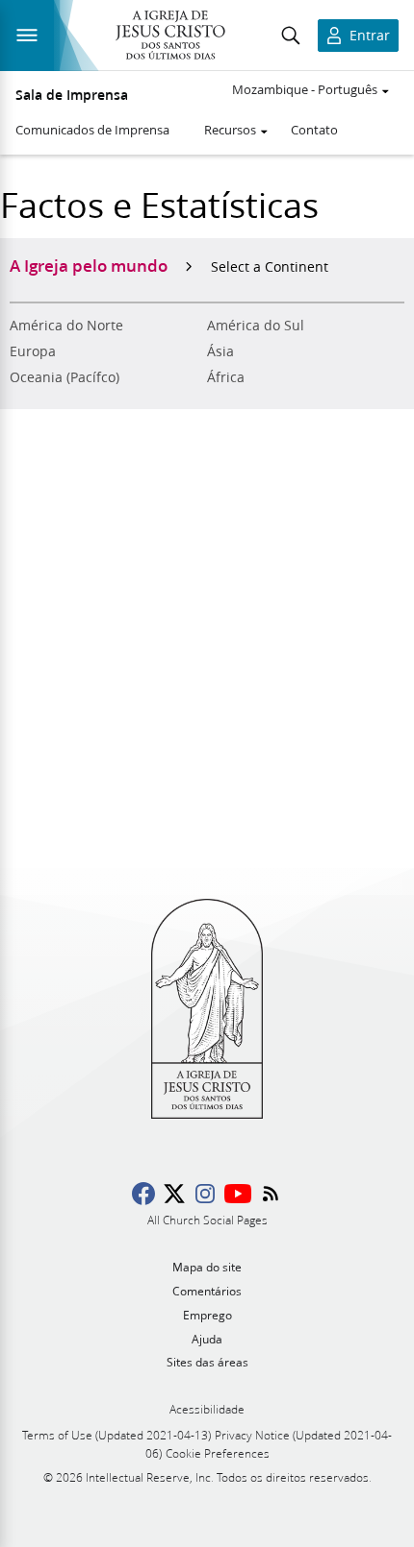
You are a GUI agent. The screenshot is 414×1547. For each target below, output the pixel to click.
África (226, 377)
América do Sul (255, 325)
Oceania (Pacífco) (64, 377)
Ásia (220, 351)
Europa (33, 351)
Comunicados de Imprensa (92, 129)
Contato (314, 129)
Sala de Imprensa (71, 95)
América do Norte (66, 325)
